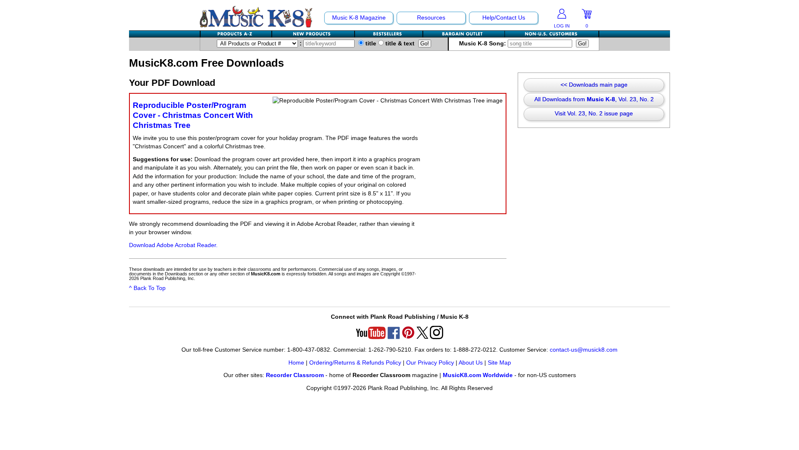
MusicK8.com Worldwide (478, 375)
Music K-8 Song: (483, 43)
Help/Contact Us (503, 18)
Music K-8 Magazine (359, 18)
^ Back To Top (147, 288)
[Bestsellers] (389, 34)
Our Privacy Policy (430, 363)
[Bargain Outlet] (464, 34)
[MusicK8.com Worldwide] (551, 34)
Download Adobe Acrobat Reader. (173, 245)
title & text (399, 43)
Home (296, 363)
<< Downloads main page (594, 85)
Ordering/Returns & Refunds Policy (355, 363)
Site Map (499, 363)
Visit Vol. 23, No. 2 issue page (594, 113)
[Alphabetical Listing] (236, 34)
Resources (431, 18)
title (370, 43)
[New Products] (313, 34)
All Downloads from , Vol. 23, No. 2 (594, 99)
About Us (471, 363)
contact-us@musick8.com (584, 350)
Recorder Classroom (295, 375)
